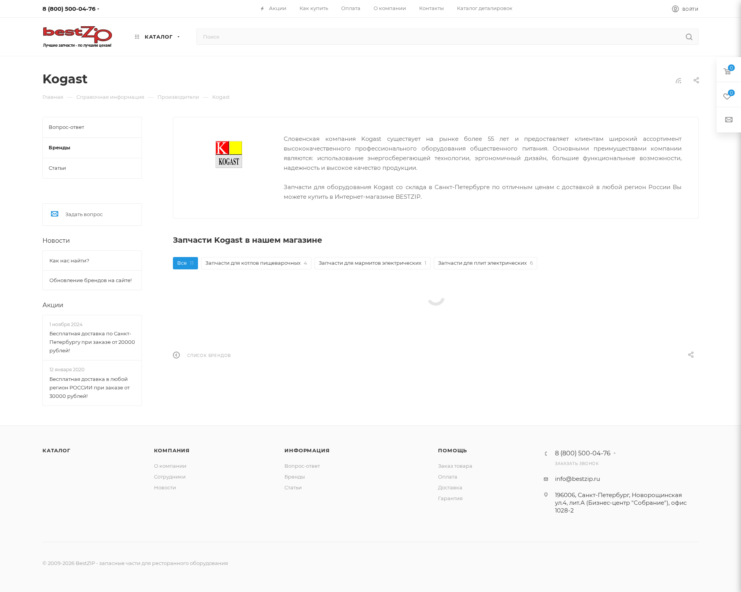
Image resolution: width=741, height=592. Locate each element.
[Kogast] (228, 154)
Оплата (447, 477)
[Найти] (689, 37)
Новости (56, 240)
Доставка (450, 487)
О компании (170, 466)
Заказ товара (455, 466)
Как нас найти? (69, 260)
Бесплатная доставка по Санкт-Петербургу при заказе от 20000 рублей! (92, 342)
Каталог (56, 450)
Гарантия (450, 498)
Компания (172, 450)
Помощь (452, 450)
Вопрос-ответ (302, 466)
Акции (52, 305)
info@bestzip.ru (577, 478)
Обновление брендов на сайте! (90, 280)
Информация (307, 450)
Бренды (294, 477)
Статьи (293, 487)
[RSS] (678, 80)
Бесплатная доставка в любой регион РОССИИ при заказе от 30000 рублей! (89, 387)
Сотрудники (170, 477)
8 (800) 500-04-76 (69, 8)
